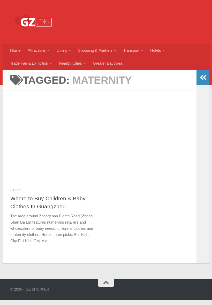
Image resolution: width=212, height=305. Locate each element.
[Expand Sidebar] (202, 77)
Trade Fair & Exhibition (29, 63)
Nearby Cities (70, 63)
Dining (62, 50)
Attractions (37, 50)
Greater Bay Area (107, 63)
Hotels (155, 50)
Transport (131, 50)
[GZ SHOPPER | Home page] (33, 22)
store (16, 190)
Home (15, 50)
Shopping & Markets (95, 50)
